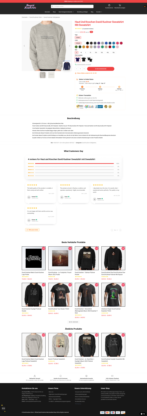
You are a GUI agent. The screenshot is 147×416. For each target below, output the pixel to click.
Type (76, 34)
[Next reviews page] (120, 230)
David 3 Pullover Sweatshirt (56, 359)
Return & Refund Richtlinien (82, 396)
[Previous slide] (24, 46)
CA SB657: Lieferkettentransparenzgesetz (60, 401)
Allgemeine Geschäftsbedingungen (58, 394)
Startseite (24, 17)
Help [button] (144, 413)
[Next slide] (69, 46)
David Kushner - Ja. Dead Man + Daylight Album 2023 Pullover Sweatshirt (84, 361)
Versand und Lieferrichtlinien (82, 392)
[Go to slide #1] (42, 75)
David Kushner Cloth (35, 17)
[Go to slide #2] (51, 75)
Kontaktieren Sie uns (80, 399)
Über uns (51, 392)
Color (76, 40)
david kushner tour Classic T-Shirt (58, 309)
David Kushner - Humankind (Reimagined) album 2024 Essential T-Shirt (86, 311)
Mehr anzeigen (73, 322)
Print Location (79, 55)
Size (76, 49)
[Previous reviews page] (112, 230)
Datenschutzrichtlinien (54, 396)
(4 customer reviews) (87, 28)
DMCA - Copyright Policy (55, 399)
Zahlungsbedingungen (81, 394)
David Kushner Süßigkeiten (52, 17)
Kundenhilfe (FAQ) (80, 401)
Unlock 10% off (3, 408)
